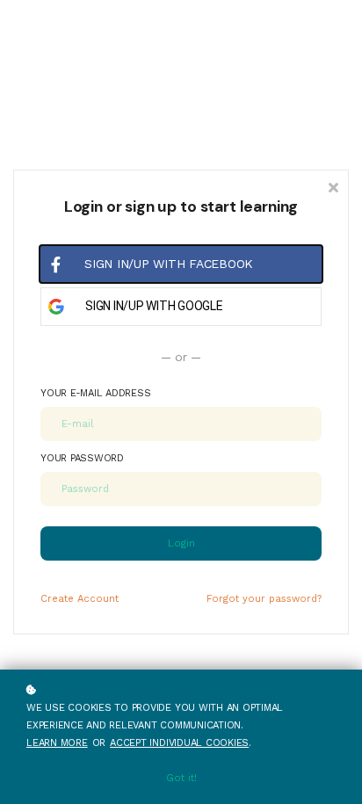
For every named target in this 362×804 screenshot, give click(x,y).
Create (79, 599)
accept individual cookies (179, 743)
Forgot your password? (264, 599)
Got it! (181, 778)
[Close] (333, 186)
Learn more (57, 743)
